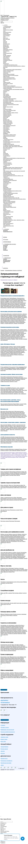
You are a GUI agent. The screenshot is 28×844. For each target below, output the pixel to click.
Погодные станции (5, 521)
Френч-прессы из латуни (7, 159)
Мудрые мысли (6, 63)
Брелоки (14, 650)
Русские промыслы (6, 155)
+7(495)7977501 (5, 16)
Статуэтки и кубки (5, 615)
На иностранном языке (7, 53)
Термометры (3, 541)
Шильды (2, 614)
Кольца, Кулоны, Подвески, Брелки (9, 207)
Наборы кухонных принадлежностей (19, 538)
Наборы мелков (8, 659)
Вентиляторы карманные (15, 471)
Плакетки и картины (7, 97)
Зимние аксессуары (14, 570)
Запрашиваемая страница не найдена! (13, 270)
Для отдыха (7, 509)
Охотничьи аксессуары (7, 173)
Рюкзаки (5, 430)
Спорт (14, 305)
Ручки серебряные (6, 126)
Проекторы (20, 633)
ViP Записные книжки (7, 182)
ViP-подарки (5, 239)
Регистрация (6, 15)
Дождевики (3, 570)
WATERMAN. (5, 133)
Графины (5, 320)
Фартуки (23, 537)
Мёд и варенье (9, 593)
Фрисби (18, 475)
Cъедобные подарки (7, 590)
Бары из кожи (5, 117)
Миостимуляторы (9, 413)
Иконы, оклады (19, 403)
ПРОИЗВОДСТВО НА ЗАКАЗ (10, 244)
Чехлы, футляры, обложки (17, 644)
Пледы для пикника (5, 471)
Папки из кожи (5, 183)
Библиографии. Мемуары (8, 49)
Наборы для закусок (12, 534)
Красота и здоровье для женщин (9, 201)
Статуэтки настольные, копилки (14, 498)
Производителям (6, 261)
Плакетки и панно (9, 614)
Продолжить (4, 689)
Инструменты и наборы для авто (13, 552)
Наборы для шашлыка (21, 474)
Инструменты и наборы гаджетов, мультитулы (16, 631)
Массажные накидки (14, 412)
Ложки (21, 540)
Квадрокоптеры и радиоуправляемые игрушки (11, 628)
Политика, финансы (7, 34)
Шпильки (4, 209)
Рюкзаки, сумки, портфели (8, 106)
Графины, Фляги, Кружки (17, 339)
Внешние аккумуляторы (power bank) (9, 632)
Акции (2, 765)
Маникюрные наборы (8, 648)
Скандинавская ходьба (16, 414)
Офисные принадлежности (8, 223)
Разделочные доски (8, 535)
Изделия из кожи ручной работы (10, 98)
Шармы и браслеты (6, 210)
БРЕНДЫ (5, 237)
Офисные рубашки (8, 571)
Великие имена (6, 46)
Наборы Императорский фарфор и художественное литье (14, 158)
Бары (4, 81)
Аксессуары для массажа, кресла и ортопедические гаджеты (14, 440)
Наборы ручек (23, 656)
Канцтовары (7, 673)
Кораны (4, 62)
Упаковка (23, 661)
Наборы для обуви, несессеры (14, 424)
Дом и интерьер (6, 495)
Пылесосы (3, 557)
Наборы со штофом (7, 71)
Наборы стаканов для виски (8, 70)
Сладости (24, 593)
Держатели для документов (7, 676)
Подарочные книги (7, 26)
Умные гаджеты (4, 633)
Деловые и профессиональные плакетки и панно (12, 190)
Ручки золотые (6, 127)
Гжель (4, 151)
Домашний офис (6, 181)
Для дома (3, 509)
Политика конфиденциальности (8, 731)
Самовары (5, 161)
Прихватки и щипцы (15, 540)
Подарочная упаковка (7, 109)
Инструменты (4, 511)
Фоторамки (24, 498)
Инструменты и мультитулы (13, 499)
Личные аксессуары (7, 214)
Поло (13, 571)
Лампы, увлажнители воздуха (7, 497)
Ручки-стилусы (15, 659)
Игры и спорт (20, 487)
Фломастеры (3, 662)
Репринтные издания (7, 32)
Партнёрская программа (6, 762)
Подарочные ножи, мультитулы (9, 174)
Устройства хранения (12, 633)
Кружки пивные (22, 319)
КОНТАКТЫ (5, 268)
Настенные (11, 521)
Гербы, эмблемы (6, 95)
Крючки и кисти (20, 536)
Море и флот (23, 300)
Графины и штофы (6, 82)
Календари (9, 675)
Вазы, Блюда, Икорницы (7, 147)
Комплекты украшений (14, 449)
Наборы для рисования (6, 658)
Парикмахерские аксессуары (8, 196)
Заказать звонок (4, 719)
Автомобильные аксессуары (8, 225)
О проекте (5, 259)
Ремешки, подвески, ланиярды (7, 672)
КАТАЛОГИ (6, 229)
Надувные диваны (5, 475)
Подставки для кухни (5, 540)
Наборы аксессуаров (18, 472)
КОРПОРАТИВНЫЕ (7, 241)
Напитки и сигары (20, 306)
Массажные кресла (10, 411)
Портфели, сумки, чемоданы (14, 426)
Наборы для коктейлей (7, 88)
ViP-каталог (5, 230)
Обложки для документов (7, 123)
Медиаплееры (8, 626)
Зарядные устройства (13, 558)
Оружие (4, 54)
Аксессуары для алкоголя (21, 603)
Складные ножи (12, 475)
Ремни (19, 333)
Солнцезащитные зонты (11, 581)
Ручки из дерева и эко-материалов (12, 660)
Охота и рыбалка (6, 35)
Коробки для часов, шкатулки (8, 144)
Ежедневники (5, 187)
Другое (5, 499)
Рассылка (3, 753)
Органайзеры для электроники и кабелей (10, 625)
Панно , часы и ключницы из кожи (9, 110)
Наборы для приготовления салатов (8, 536)
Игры (4, 169)
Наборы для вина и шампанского (9, 85)
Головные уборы (23, 569)
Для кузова (3, 552)
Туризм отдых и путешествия (10, 482)
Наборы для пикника (7, 172)
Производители (4, 758)
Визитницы (7, 379)
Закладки (3, 751)
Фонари (24, 632)
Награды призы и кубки (8, 611)
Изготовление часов (7, 96)
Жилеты (8, 570)
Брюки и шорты (16, 569)
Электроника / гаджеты (7, 218)
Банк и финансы (6, 50)
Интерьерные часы (6, 160)
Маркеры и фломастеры (6, 661)
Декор (2, 499)
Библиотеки (5, 48)
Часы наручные (4, 424)
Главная (2, 270)
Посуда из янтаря (6, 148)
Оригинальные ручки (16, 661)
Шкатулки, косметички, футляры (17, 429)
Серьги (4, 208)
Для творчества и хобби (11, 487)
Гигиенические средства (6, 644)
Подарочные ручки (7, 124)
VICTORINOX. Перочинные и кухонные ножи (11, 145)
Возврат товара (4, 739)
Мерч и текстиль (6, 566)
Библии (4, 28)
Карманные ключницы (15, 336)
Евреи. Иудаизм (6, 47)
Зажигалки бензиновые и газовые (9, 78)
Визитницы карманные (7, 120)
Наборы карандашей (15, 658)
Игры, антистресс (4, 485)
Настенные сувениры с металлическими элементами (14, 89)
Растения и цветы (6, 140)
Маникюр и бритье (6, 200)
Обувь (2, 571)
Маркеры (8, 662)
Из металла (5, 245)
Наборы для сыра (4, 534)
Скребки (25, 558)
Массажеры (3, 411)
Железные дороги (6, 43)
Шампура (5, 166)
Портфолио (5, 250)
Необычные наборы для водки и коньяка (10, 75)
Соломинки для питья (5, 538)
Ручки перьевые (6, 131)
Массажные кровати (19, 411)
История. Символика (7, 55)
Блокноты (5, 186)
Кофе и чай (3, 593)
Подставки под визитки (6, 677)
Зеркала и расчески (7, 650)
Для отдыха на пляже (18, 485)
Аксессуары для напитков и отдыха (10, 64)
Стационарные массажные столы (16, 416)
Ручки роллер (5, 130)
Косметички (16, 648)
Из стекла (5, 247)
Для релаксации (20, 486)
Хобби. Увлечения (6, 56)
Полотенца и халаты (14, 509)
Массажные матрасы (5, 412)
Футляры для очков (10, 649)
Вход (2, 15)
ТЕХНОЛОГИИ (6, 255)
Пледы (24, 487)
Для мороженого (12, 537)
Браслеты (5, 118)
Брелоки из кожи (6, 119)
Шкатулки (5, 105)
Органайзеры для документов (19, 676)
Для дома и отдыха (6, 222)
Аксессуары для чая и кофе (10, 603)
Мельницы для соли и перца (19, 535)
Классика (5, 61)
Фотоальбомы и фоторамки (8, 99)
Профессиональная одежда (6, 569)
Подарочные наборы (7, 189)
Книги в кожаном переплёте (8, 103)
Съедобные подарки (7, 217)
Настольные (17, 521)
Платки (18, 645)
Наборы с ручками (6, 132)
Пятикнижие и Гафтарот (7, 60)
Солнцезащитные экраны (10, 556)
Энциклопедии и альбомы (8, 29)
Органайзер (20, 558)
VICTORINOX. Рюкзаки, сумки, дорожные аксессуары (13, 167)
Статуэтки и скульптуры (6, 355)
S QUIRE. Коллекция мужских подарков (10, 193)
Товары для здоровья (17, 417)
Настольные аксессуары (17, 675)
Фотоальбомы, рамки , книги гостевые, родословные (13, 146)
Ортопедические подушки (19, 413)
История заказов (4, 748)
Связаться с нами (4, 737)
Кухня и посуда (5, 600)
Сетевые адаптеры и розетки (16, 627)
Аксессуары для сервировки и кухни (12, 532)
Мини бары (5, 84)
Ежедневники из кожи (7, 102)
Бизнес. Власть (6, 57)
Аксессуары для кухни (6, 604)
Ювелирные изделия (8, 203)
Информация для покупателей (7, 729)
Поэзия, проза (6, 33)
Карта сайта (3, 741)
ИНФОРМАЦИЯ (7, 257)
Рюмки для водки (6, 76)
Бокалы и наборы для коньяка (8, 74)
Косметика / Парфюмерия (8, 194)
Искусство (5, 41)
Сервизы (7, 352)
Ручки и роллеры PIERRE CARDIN (9, 134)
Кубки (4, 68)
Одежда (4, 215)
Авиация (22, 304)
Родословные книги (6, 27)
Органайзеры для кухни (16, 541)
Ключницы (5, 91)
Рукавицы (18, 537)
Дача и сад (11, 485)
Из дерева (5, 246)
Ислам (4, 40)
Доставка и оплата (6, 260)
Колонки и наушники (5, 627)
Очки (11, 647)
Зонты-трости (20, 581)
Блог (4, 262)
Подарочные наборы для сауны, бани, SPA (11, 197)
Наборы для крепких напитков (8, 77)
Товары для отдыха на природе (11, 469)
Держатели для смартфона (11, 557)
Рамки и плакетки (13, 615)
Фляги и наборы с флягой (8, 83)
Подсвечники (5, 153)
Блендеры (8, 541)
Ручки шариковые (20, 367)
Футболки (3, 568)
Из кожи (4, 248)
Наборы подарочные (7, 111)
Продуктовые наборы (17, 593)
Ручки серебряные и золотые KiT (9, 125)
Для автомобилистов (7, 550)
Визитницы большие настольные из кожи (11, 104)
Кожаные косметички (7, 113)
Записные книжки (6, 116)
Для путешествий (13, 486)
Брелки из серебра (6, 204)
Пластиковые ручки (5, 656)
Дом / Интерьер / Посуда (8, 139)
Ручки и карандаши (7, 654)
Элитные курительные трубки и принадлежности (12, 69)
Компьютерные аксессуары (18, 626)
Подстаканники (6, 154)
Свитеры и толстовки (19, 568)
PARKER (4, 137)
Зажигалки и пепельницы (6, 645)
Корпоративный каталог (7, 231)
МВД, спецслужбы (6, 39)
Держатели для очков (20, 556)
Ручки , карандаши (6, 224)
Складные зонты (9, 583)
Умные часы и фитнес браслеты (9, 202)
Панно (4, 92)
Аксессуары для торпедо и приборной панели (14, 553)
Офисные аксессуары (7, 188)
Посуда (2, 603)
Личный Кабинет (4, 746)
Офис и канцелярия (7, 670)
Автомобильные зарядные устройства (9, 554)
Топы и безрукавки (9, 568)
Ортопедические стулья (6, 414)
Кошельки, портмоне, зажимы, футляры (10, 112)
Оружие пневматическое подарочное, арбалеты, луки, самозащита (13, 393)
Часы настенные (6, 90)
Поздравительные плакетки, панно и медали (11, 141)
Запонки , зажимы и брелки (11, 427)
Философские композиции (8, 179)
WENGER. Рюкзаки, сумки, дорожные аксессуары (12, 168)
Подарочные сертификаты (6, 760)
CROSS (18, 369)
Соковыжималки (4, 537)
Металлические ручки (14, 656)
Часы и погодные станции (8, 216)
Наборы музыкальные (7, 162)
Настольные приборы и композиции (10, 180)
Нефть (4, 36)
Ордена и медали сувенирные (19, 614)
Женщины (5, 42)
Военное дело (4, 301)
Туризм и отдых (7, 165)
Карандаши (5, 138)
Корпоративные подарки (8, 211)
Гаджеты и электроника (8, 623)
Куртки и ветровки (23, 570)
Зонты (2, 430)
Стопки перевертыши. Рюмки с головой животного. (13, 323)
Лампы (4, 152)
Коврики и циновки (9, 472)
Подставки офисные (15, 677)
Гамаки (22, 471)
